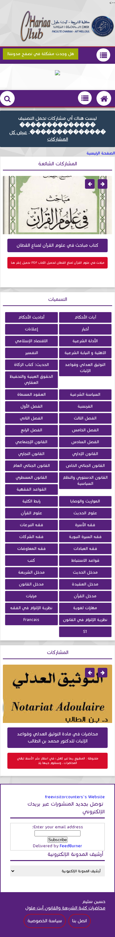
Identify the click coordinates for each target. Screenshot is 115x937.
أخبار (85, 329)
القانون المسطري (31, 477)
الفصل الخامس (85, 430)
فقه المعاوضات (31, 548)
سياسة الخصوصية (44, 921)
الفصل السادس (85, 441)
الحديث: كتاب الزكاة (31, 364)
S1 (85, 631)
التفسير (31, 352)
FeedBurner (71, 846)
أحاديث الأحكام (31, 317)
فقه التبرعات (31, 524)
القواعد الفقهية (31, 489)
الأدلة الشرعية (85, 341)
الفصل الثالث (85, 418)
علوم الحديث (85, 513)
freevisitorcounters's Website (75, 797)
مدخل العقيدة (85, 584)
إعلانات (31, 329)
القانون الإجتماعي (31, 441)
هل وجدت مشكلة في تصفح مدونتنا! (40, 53)
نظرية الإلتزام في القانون (85, 619)
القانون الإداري (85, 453)
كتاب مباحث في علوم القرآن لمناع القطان (57, 245)
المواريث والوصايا (85, 501)
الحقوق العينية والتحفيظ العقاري (31, 379)
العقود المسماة (31, 394)
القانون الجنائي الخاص (85, 465)
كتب (31, 560)
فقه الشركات (31, 536)
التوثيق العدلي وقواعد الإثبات (85, 367)
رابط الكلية (31, 501)
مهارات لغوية (85, 607)
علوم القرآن (31, 513)
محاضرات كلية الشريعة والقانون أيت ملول (65, 908)
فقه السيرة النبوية (85, 536)
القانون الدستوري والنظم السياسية (85, 480)
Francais (31, 619)
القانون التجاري (31, 453)
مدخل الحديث (85, 572)
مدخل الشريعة (31, 572)
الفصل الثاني (31, 418)
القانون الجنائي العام (31, 465)
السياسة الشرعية (85, 394)
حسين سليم (93, 901)
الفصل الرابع (31, 430)
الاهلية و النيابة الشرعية (85, 352)
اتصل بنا (79, 921)
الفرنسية (85, 406)
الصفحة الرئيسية (101, 153)
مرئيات (31, 596)
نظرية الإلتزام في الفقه (31, 607)
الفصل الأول (31, 406)
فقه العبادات (85, 548)
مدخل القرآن (85, 596)
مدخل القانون (31, 584)
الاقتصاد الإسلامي (31, 341)
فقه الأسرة (85, 524)
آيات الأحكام (85, 317)
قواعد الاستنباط (85, 560)
